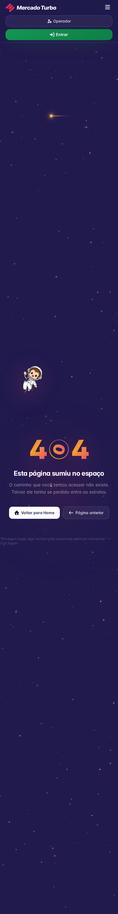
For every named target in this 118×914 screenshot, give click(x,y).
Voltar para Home (37, 512)
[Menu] (108, 7)
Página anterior (89, 512)
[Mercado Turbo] (30, 7)
